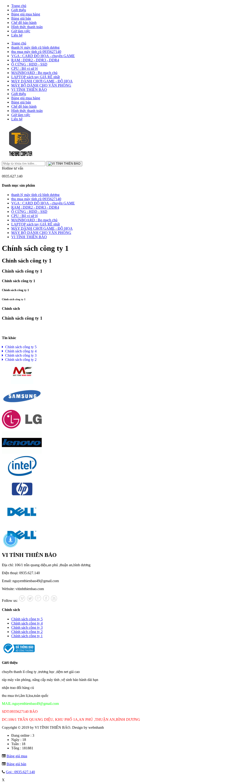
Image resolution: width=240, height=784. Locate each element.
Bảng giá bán (21, 18)
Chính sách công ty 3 (20, 355)
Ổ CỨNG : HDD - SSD (29, 64)
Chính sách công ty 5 (20, 347)
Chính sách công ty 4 (20, 351)
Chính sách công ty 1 (27, 636)
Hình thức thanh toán (27, 27)
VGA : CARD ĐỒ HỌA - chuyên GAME (43, 56)
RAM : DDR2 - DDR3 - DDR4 (35, 60)
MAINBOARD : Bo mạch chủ (34, 73)
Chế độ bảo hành (24, 23)
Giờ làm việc (20, 31)
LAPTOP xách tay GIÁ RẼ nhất (35, 77)
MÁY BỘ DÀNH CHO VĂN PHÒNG (41, 85)
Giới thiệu (18, 10)
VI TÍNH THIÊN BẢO (29, 90)
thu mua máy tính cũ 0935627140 (36, 52)
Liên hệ (16, 35)
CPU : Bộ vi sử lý (24, 68)
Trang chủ (18, 6)
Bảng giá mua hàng (25, 14)
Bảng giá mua (17, 756)
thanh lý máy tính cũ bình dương (35, 47)
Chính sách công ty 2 (20, 360)
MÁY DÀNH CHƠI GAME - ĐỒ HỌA (42, 81)
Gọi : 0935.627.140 (20, 772)
